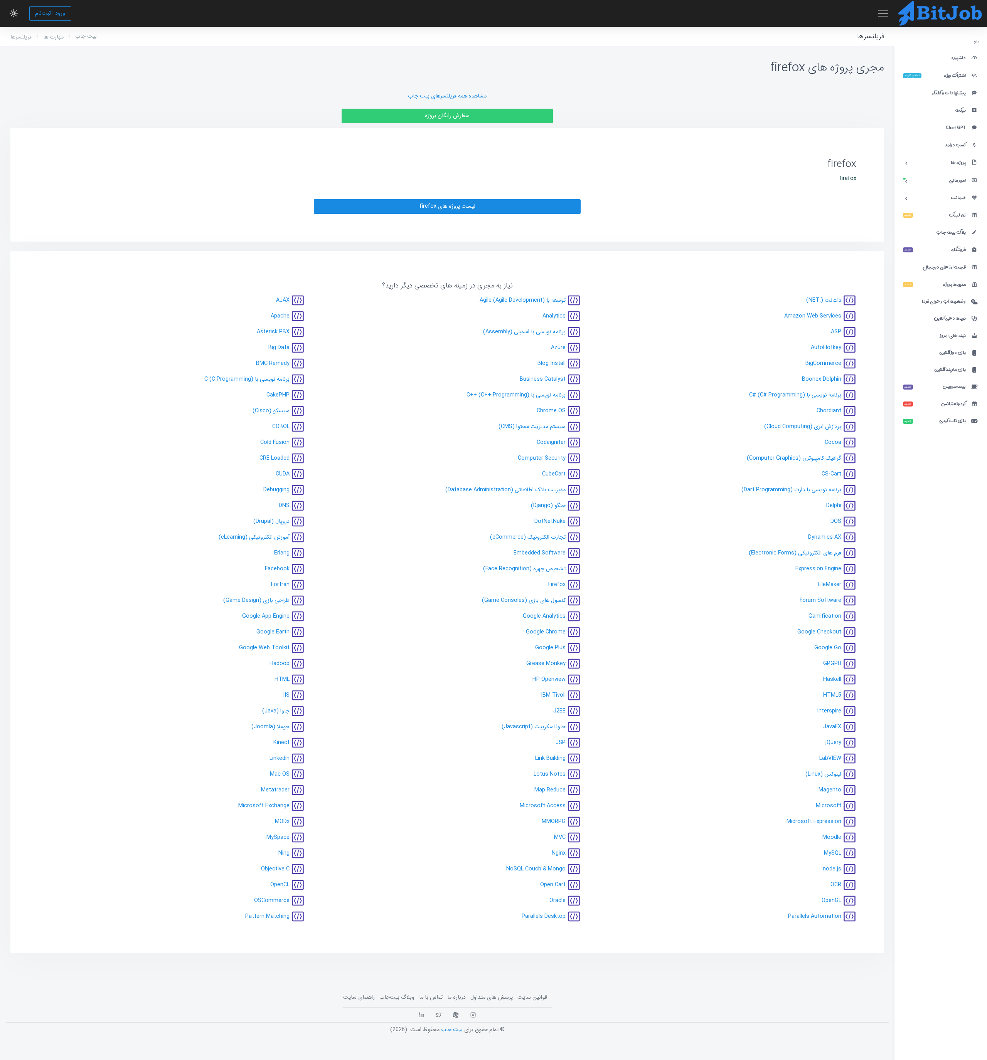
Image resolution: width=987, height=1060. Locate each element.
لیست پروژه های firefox (447, 206)
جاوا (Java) (276, 711)
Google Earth (273, 632)
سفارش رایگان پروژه (447, 115)
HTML (282, 679)
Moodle (831, 837)
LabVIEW (830, 758)
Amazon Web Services (812, 316)
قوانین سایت (532, 997)
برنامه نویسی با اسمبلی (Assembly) (524, 332)
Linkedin (279, 758)
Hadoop (279, 663)
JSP (561, 742)
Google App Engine (266, 616)
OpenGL (831, 900)
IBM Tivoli (553, 695)
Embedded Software (540, 553)
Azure (558, 347)
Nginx (559, 853)
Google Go (827, 647)
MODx (282, 821)
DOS (835, 521)
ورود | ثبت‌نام (50, 13)
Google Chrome (546, 632)
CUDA (283, 474)
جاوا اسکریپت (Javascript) (534, 726)
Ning (284, 853)
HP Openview (549, 679)
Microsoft (828, 805)
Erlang (282, 553)
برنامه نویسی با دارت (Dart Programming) (791, 489)
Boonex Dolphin (821, 379)
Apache (280, 316)
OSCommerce (272, 900)
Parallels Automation (814, 916)
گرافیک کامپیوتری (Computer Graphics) (794, 458)
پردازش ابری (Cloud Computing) (802, 426)
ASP (836, 332)
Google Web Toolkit (264, 647)
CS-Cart (831, 474)
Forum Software (820, 600)
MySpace (278, 837)
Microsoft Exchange (264, 805)
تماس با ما (431, 997)
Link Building (550, 758)
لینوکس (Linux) (823, 774)
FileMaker (829, 584)
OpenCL (280, 884)
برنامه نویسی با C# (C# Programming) (795, 395)
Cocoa (833, 442)
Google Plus (550, 647)
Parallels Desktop (544, 916)
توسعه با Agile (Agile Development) (523, 300)
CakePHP (278, 395)
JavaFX (832, 726)
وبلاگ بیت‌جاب (396, 997)
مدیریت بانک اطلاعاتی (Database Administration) (505, 489)
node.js (832, 869)
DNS (284, 505)
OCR (835, 884)
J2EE (559, 711)
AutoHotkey (826, 347)
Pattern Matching (267, 916)
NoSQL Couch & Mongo (536, 869)
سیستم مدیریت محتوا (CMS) (532, 426)
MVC (560, 837)
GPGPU (832, 663)
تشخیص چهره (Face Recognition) (524, 568)
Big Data (279, 347)
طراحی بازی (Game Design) (256, 600)
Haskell (832, 679)
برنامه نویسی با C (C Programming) (247, 379)
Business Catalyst (543, 379)
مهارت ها (53, 37)
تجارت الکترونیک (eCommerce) (528, 537)
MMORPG (554, 821)
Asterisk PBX (273, 332)
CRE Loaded (274, 458)
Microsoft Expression (814, 821)
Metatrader (275, 790)
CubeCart (554, 474)
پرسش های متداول (491, 997)
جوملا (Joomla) (270, 726)
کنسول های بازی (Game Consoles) (524, 600)
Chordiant (829, 411)
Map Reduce (550, 790)
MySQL (832, 853)
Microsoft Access (543, 805)
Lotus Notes (550, 774)
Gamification (824, 616)
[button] (14, 13)
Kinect (281, 742)
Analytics (554, 316)
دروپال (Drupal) (271, 521)
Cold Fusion (275, 442)
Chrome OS (551, 411)
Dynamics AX (824, 537)
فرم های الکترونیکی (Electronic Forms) (795, 553)
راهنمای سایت (359, 997)
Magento (830, 790)
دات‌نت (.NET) (823, 300)
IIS (286, 695)
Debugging (276, 489)
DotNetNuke (550, 521)
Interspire (829, 711)
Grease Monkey (546, 663)
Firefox (557, 584)
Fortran (280, 584)
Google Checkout (819, 632)
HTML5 (832, 695)
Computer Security (542, 458)
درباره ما (456, 997)
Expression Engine (818, 568)
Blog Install (551, 363)
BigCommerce (823, 363)
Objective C (275, 869)
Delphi (833, 505)
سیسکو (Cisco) (271, 411)
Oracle (557, 900)
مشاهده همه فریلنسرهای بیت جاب (447, 96)
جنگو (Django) (548, 505)
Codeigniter (551, 442)
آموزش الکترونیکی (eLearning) (254, 537)
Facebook (277, 568)
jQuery (833, 742)
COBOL (281, 426)
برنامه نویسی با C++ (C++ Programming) (516, 395)
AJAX (283, 300)
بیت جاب (86, 36)
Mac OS (280, 774)
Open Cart (553, 884)
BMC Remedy (273, 363)
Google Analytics (544, 616)
